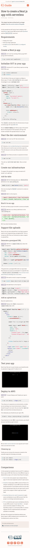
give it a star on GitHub (17, 1)
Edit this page (4, 17)
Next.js (5, 31)
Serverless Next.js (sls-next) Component (13, 495)
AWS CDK (15, 124)
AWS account (8, 44)
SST (4, 502)
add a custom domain (10, 443)
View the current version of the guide (15, 24)
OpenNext (25, 31)
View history (10, 17)
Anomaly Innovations (17, 545)
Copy (27, 59)
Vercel (4, 478)
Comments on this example (11, 525)
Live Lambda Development (15, 146)
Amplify (5, 482)
